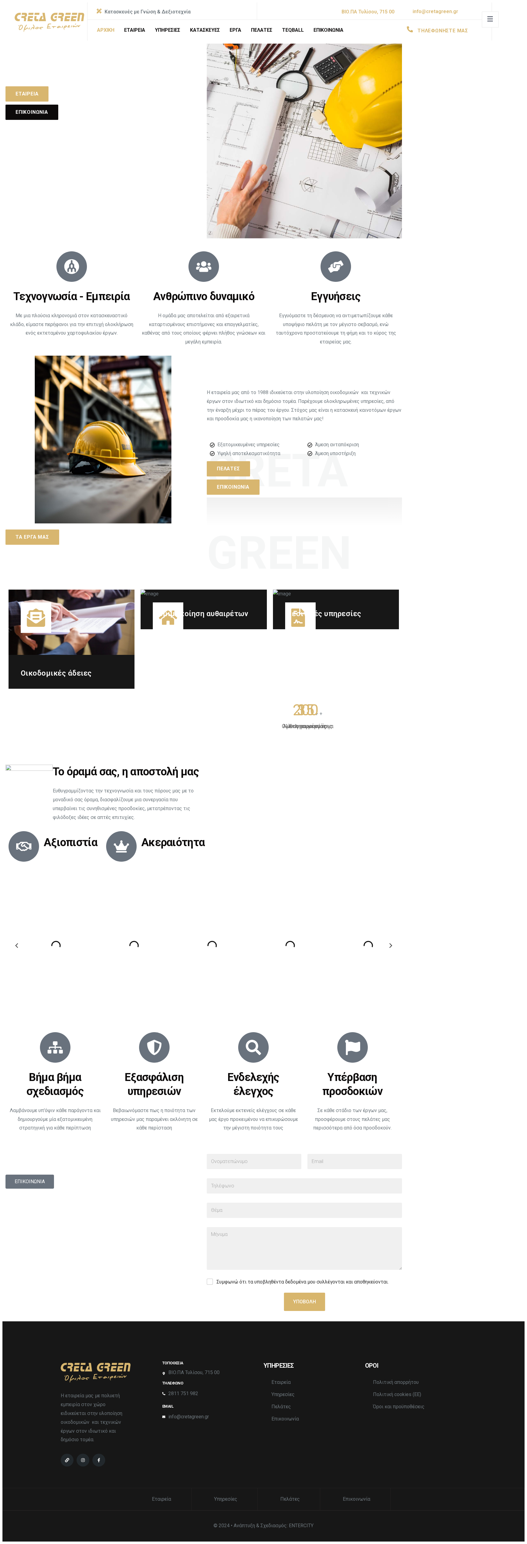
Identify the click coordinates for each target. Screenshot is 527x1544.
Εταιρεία (281, 1382)
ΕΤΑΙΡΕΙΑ (134, 30)
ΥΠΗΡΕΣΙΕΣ (167, 30)
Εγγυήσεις (336, 296)
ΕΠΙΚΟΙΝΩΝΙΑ (328, 30)
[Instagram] (83, 1460)
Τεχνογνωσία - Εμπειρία (71, 296)
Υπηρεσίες (283, 1394)
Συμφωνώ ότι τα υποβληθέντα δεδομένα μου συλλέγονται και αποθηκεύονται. (303, 1282)
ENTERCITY (301, 1525)
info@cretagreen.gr (435, 11)
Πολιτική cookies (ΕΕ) (397, 1394)
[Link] (67, 1460)
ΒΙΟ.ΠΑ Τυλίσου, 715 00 (368, 12)
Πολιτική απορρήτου (396, 1382)
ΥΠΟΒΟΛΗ (304, 1302)
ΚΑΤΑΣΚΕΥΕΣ (205, 30)
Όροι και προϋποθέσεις (399, 1406)
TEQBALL (293, 30)
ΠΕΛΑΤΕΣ (261, 30)
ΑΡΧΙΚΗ (105, 30)
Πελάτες (281, 1406)
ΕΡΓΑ (235, 30)
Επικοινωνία (285, 1419)
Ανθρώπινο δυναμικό (203, 296)
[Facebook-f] (98, 1460)
